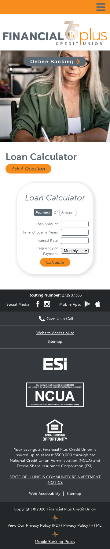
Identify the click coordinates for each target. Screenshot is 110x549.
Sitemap (55, 341)
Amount (68, 212)
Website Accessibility (55, 333)
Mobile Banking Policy (55, 541)
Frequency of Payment (47, 251)
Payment (43, 212)
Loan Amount (47, 224)
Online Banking (52, 61)
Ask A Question (28, 169)
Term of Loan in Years (40, 232)
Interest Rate (47, 240)
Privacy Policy (38, 525)
